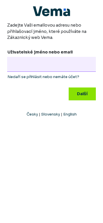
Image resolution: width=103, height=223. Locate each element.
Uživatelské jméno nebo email (40, 52)
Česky (32, 114)
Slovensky (50, 114)
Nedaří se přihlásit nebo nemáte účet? (43, 76)
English (70, 114)
